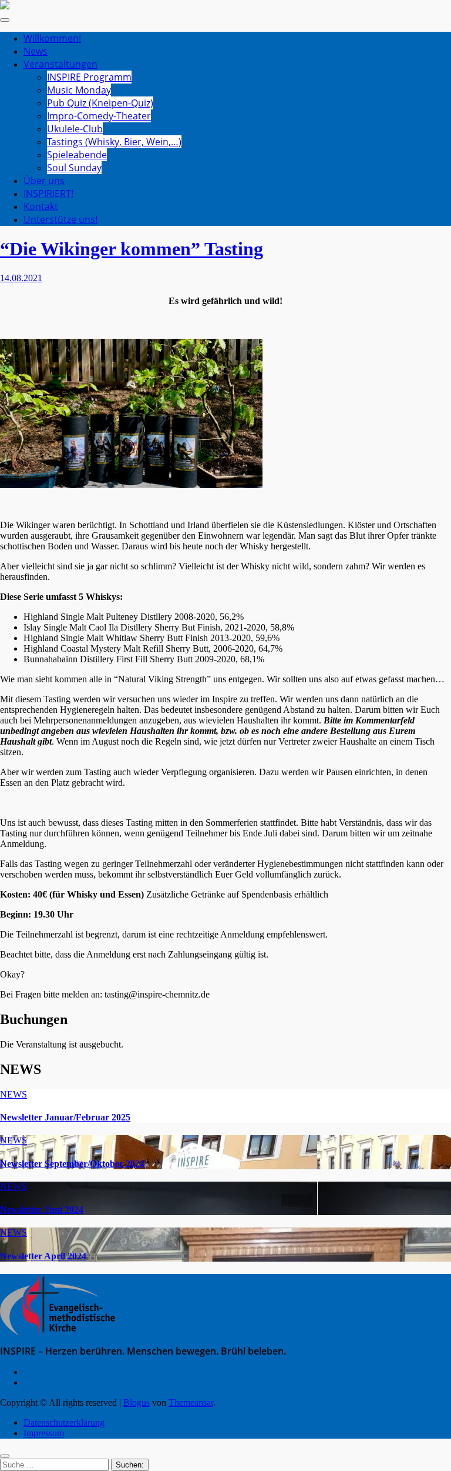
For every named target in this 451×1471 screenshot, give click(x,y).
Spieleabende (77, 154)
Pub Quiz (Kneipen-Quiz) (100, 102)
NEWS (13, 1094)
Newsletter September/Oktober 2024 (72, 1164)
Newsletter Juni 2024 (41, 1210)
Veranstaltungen (60, 64)
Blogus (136, 1402)
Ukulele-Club (75, 128)
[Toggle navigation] (4, 20)
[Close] (4, 1456)
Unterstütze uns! (60, 219)
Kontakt (40, 206)
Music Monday (79, 90)
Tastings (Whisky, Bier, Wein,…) (114, 141)
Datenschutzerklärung (64, 1422)
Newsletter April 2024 (43, 1256)
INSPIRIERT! (48, 193)
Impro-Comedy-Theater (99, 115)
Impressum (43, 1433)
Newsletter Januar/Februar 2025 (65, 1117)
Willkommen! (52, 38)
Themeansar (191, 1402)
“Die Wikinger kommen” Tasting (131, 248)
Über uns (44, 180)
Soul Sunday (74, 167)
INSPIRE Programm (89, 77)
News (35, 51)
